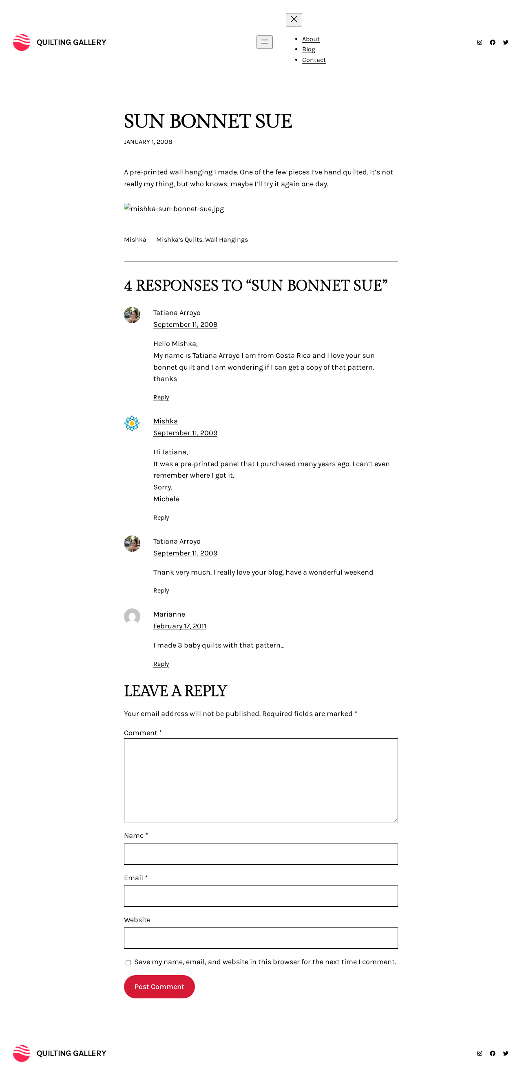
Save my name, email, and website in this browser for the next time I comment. (265, 961)
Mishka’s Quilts (179, 239)
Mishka (165, 420)
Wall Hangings (226, 239)
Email (136, 877)
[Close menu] (294, 19)
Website (137, 919)
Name (136, 835)
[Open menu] (265, 42)
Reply (161, 397)
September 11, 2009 (185, 324)
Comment (143, 732)
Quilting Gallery (71, 42)
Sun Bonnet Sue (208, 121)
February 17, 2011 (179, 625)
